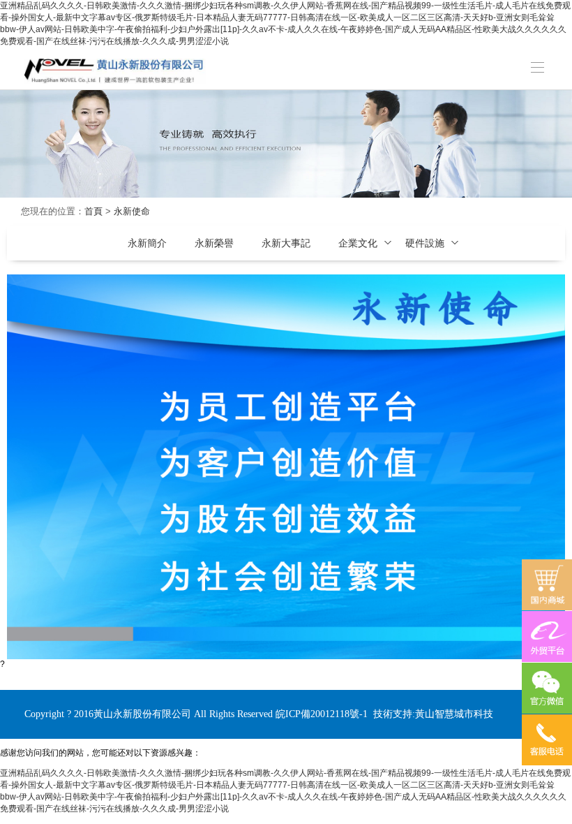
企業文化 (357, 243)
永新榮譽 (214, 243)
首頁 (93, 211)
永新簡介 (147, 243)
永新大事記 (286, 243)
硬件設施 (424, 243)
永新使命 (132, 211)
